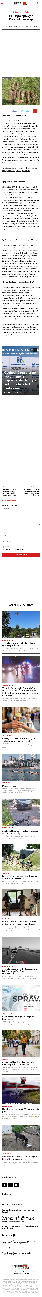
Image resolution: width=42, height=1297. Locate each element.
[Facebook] (4, 1185)
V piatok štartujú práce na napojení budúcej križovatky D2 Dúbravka (17, 1254)
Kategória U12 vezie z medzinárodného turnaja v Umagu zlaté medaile (31, 492)
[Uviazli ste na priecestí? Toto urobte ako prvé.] (21, 1090)
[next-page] (35, 350)
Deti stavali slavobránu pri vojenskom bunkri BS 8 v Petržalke (19, 877)
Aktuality (6, 783)
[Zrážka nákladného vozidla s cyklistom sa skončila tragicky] (21, 812)
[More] (35, 111)
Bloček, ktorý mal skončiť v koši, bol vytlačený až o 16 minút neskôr (18, 739)
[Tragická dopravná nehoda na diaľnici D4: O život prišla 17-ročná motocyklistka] (21, 950)
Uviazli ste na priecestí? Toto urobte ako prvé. (20, 1110)
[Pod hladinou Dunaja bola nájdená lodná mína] (21, 998)
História (5, 873)
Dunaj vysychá (9, 785)
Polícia (28, 12)
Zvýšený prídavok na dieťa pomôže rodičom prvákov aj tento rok (18, 1063)
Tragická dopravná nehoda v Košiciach (16, 1248)
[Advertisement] (21, 56)
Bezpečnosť (7, 1013)
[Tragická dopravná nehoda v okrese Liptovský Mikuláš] (21, 624)
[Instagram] (10, 1185)
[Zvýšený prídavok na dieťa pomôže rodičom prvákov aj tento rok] (21, 1043)
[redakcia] (6, 27)
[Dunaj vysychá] (21, 767)
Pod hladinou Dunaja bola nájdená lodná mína (18, 1017)
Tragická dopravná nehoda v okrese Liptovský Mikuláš (18, 644)
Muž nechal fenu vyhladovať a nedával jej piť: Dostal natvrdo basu (19, 1157)
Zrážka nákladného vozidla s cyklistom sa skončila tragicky (20, 832)
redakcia (16, 26)
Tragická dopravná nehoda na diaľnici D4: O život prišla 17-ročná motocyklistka (19, 971)
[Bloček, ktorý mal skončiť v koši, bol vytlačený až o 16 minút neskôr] (21, 720)
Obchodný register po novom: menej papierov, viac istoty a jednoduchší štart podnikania (20, 380)
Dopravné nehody (9, 640)
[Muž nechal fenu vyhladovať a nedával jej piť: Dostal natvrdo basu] (21, 1138)
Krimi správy (16, 12)
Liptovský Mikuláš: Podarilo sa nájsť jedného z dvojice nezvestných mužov (10, 492)
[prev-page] (31, 350)
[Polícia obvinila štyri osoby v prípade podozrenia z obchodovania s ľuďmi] (21, 902)
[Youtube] (16, 1185)
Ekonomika (6, 735)
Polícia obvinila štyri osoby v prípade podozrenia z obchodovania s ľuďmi (19, 922)
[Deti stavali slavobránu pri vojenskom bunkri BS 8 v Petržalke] (21, 857)
